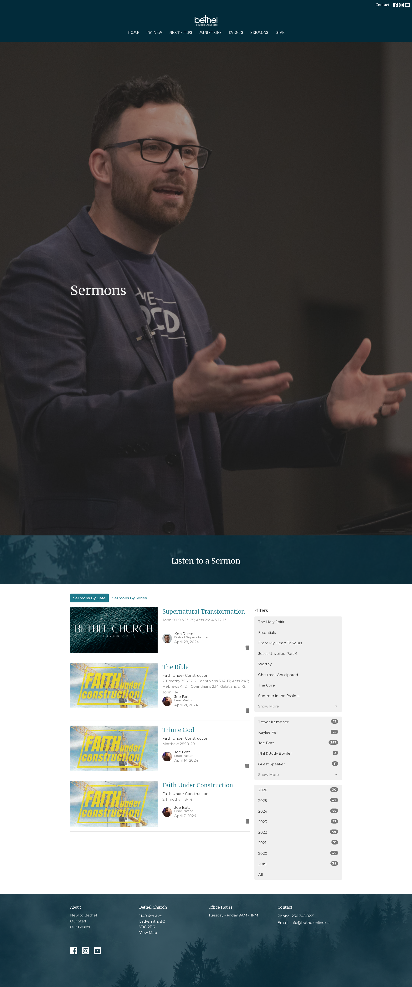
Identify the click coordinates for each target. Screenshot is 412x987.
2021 (297, 842)
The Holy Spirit (271, 622)
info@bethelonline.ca (310, 922)
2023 (297, 821)
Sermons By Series (129, 598)
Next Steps (180, 32)
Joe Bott (297, 742)
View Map (148, 932)
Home (133, 32)
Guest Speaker (297, 764)
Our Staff (78, 921)
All (260, 874)
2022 (297, 832)
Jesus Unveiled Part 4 (277, 653)
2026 (297, 790)
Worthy (265, 664)
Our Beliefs (80, 927)
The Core (266, 685)
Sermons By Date (89, 598)
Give (279, 32)
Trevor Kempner (297, 721)
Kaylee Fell (297, 732)
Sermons (259, 32)
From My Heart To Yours (280, 643)
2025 (297, 800)
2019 (297, 863)
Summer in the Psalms (278, 695)
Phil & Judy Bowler (297, 753)
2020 (297, 853)
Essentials (267, 632)
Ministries (210, 32)
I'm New (154, 32)
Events (236, 32)
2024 (297, 811)
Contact (382, 5)
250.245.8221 (303, 916)
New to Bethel (83, 915)
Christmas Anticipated (278, 674)
